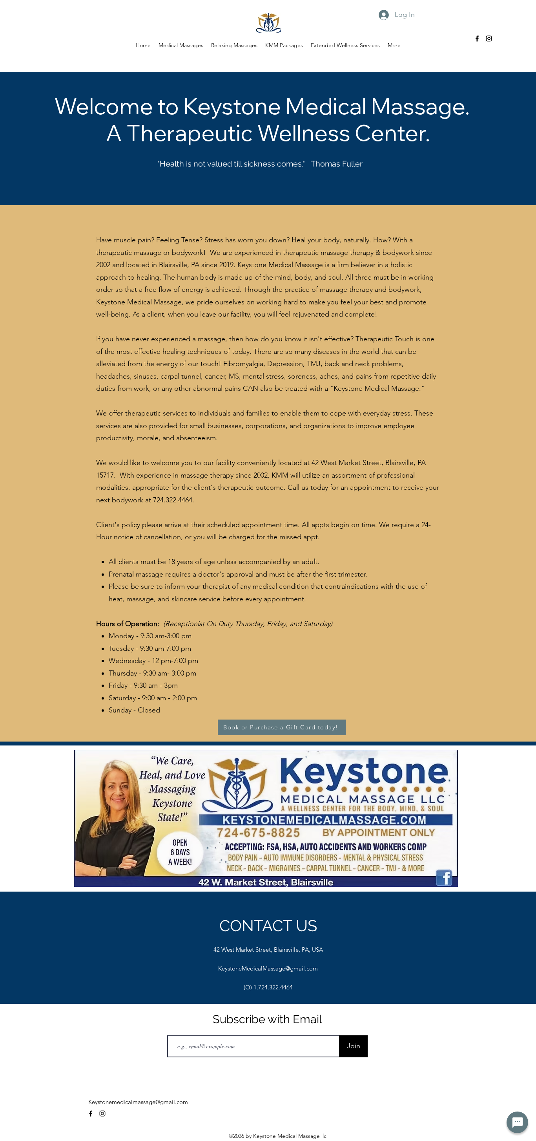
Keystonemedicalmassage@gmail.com (138, 1102)
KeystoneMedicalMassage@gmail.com (268, 968)
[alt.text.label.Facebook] (477, 38)
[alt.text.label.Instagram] (489, 38)
